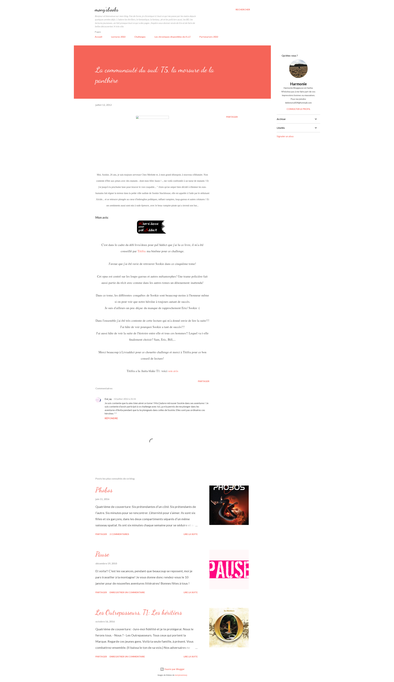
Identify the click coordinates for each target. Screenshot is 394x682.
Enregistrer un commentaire (127, 592)
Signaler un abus (285, 136)
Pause (102, 554)
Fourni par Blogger (174, 669)
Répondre (111, 418)
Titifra (141, 251)
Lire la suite (191, 534)
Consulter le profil (298, 109)
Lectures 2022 (118, 36)
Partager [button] (232, 116)
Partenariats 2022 (208, 36)
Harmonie (298, 84)
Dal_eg (108, 399)
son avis (173, 371)
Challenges (140, 36)
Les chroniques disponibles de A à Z (173, 36)
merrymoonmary (181, 675)
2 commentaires (119, 534)
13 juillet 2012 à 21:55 (125, 399)
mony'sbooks (107, 9)
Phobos (104, 490)
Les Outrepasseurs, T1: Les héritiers (138, 612)
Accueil (98, 36)
